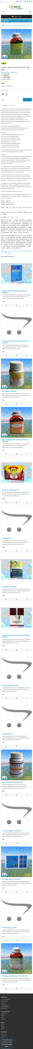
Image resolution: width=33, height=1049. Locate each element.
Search (8, 25)
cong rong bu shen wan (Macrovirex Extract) (15, 342)
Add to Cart (27, 99)
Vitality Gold (6, 538)
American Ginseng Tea (10, 490)
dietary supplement (7, 251)
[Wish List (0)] (27, 1)
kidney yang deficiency (18, 251)
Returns (3, 1015)
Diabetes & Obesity (9, 587)
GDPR (2, 1017)
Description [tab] (4, 105)
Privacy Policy (4, 1004)
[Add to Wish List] (3, 94)
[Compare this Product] (6, 94)
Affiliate (2, 1026)
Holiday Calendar (5, 1006)
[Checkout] (31, 1)
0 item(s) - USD (17, 16)
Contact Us (20, 1)
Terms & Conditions (5, 999)
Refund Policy (4, 1008)
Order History (4, 1036)
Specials (3, 1028)
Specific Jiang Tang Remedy (12, 782)
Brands (2, 1025)
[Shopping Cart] (29, 1)
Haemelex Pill (7, 734)
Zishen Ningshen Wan (10, 685)
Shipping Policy (4, 1001)
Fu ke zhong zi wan (9, 927)
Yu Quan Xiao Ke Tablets (11, 879)
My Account (3, 1034)
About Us (3, 1003)
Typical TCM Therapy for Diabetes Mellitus (14, 292)
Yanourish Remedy (9, 391)
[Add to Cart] (6, 305)
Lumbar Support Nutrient (11, 831)
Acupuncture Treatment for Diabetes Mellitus (16, 636)
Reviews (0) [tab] (12, 105)
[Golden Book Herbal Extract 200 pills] (16, 44)
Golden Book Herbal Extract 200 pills (21, 25)
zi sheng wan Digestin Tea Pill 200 (14, 976)
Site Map (3, 1019)
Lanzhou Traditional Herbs (10, 72)
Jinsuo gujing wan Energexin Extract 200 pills (15, 440)
